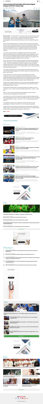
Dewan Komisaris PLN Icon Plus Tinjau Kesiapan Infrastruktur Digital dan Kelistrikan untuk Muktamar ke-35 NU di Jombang (27, 177)
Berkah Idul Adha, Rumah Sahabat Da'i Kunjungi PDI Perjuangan (29, 386)
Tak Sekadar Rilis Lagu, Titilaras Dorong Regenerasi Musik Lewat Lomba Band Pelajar (19, 367)
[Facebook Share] (34, 8)
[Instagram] (20, 398)
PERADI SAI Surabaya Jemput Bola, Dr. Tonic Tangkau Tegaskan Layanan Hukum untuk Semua (20, 314)
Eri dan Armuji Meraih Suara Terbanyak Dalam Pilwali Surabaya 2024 (16, 226)
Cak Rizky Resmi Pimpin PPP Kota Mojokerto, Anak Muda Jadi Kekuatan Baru (17, 214)
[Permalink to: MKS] (4, 8)
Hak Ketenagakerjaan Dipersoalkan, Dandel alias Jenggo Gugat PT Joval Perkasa (24, 332)
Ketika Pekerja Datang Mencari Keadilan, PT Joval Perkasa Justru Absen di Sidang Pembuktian (24, 322)
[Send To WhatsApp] (39, 8)
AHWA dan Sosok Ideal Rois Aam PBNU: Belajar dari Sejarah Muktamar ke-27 (20, 254)
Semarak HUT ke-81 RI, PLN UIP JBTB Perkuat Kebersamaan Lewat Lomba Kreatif (24, 138)
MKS (9, 7)
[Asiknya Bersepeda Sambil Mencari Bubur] (31, 372)
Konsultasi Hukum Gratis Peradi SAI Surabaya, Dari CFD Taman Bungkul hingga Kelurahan (23, 318)
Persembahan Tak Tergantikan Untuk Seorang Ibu (10, 386)
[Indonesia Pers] (21, 396)
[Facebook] (16, 398)
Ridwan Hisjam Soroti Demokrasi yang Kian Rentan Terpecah (14, 217)
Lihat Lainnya (21, 229)
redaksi (8, 111)
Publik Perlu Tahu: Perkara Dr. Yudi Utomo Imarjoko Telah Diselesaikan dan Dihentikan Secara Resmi (24, 327)
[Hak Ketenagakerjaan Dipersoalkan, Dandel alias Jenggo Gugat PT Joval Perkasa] (6, 332)
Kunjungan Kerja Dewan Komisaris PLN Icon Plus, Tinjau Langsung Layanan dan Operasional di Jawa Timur (27, 167)
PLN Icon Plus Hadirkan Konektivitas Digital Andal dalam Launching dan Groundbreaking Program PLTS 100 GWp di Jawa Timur (22, 258)
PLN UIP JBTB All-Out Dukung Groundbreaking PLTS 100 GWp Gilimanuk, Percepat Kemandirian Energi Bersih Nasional (27, 129)
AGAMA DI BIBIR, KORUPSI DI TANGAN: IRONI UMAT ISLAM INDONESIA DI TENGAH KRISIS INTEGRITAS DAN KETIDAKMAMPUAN (21, 223)
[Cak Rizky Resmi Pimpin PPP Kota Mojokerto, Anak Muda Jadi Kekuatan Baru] (21, 208)
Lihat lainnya (21, 336)
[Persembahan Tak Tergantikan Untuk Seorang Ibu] (12, 381)
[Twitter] (18, 398)
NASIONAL (12, 7)
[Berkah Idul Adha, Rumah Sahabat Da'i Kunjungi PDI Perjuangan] (31, 381)
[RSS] (27, 398)
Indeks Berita (8, 1)
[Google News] (25, 398)
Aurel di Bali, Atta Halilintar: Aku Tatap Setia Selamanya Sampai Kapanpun (11, 376)
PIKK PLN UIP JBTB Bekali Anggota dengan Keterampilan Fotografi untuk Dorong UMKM (27, 148)
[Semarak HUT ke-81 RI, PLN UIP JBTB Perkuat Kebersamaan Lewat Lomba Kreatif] (9, 140)
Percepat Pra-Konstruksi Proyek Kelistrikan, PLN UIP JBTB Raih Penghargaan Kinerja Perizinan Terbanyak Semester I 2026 (27, 158)
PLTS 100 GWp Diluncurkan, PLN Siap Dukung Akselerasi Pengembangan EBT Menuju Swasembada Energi (21, 262)
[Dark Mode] (37, 1)
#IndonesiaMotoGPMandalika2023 (10, 120)
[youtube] (23, 398)
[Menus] (3, 1)
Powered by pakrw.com (21, 401)
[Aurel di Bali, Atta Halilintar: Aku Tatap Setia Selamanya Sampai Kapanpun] (12, 372)
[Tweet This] (36, 8)
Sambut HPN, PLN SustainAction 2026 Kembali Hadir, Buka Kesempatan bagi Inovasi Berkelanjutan (22, 251)
